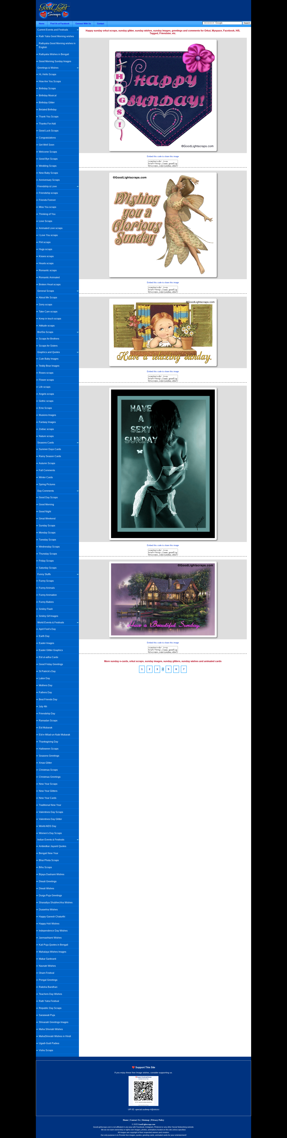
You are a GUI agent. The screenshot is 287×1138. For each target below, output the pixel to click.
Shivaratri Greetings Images (53, 1022)
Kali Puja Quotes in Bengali (53, 944)
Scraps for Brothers (49, 338)
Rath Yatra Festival (49, 1001)
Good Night (45, 511)
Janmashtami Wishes (50, 937)
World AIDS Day (47, 826)
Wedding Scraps (48, 166)
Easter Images (46, 643)
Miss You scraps (47, 207)
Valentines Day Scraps (51, 812)
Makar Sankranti (47, 959)
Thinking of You (47, 214)
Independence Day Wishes (53, 930)
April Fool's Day (47, 629)
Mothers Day (45, 685)
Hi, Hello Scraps (47, 74)
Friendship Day (47, 713)
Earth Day (44, 636)
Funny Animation (48, 595)
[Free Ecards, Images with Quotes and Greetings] (54, 18)
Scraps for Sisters (48, 345)
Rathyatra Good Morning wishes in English (57, 45)
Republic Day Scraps (50, 1008)
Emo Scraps (45, 408)
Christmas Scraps (48, 770)
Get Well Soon (46, 144)
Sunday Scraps (47, 525)
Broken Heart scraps (50, 284)
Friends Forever (47, 200)
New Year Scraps (48, 784)
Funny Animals (47, 588)
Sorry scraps (45, 304)
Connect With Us (83, 23)
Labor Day (44, 678)
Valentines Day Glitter (50, 819)
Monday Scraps (47, 532)
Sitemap (145, 1120)
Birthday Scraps (47, 88)
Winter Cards (46, 477)
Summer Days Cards (50, 449)
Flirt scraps (45, 242)
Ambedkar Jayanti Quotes (52, 846)
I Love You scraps (48, 235)
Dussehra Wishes (48, 909)
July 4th (43, 706)
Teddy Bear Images (49, 366)
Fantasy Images (47, 422)
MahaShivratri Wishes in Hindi (55, 1036)
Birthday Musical (48, 95)
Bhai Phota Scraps (49, 860)
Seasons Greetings (49, 755)
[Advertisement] (163, 656)
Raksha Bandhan (48, 987)
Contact (100, 23)
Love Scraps (45, 221)
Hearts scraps (46, 263)
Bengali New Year (48, 853)
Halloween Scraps (48, 748)
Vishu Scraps (46, 1050)
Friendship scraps (48, 193)
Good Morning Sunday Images (55, 61)
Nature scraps (46, 436)
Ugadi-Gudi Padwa (49, 1043)
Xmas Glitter (45, 763)
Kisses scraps (46, 256)
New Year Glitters (48, 791)
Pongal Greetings (48, 980)
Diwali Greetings (48, 881)
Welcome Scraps (48, 152)
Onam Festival (46, 973)
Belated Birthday (48, 109)
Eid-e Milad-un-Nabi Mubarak (54, 734)
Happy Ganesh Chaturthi (52, 916)
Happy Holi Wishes (49, 923)
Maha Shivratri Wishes (51, 1029)
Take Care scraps (48, 311)
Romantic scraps (48, 270)
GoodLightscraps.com (146, 1124)
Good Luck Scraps (48, 130)
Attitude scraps (47, 325)
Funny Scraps (46, 581)
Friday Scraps (46, 560)
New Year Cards (47, 798)
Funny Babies (46, 602)
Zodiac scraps (46, 429)
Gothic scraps (46, 401)
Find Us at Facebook (59, 23)
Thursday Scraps (48, 553)
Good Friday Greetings (51, 664)
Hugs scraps (45, 249)
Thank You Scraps (48, 116)
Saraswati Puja (47, 1015)
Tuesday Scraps (47, 539)
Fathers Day (45, 692)
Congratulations (47, 137)
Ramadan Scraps (48, 720)
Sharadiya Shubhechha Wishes (55, 902)
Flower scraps (46, 380)
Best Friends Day (48, 699)
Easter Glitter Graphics (51, 650)
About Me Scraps (48, 297)
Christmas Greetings (50, 777)
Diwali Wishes (46, 888)
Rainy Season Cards (50, 456)
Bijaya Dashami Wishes (51, 874)
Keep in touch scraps (50, 318)
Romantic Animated (49, 277)
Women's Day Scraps (50, 833)
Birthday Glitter (47, 102)
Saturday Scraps (48, 568)
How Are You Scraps (50, 81)
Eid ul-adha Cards (48, 657)
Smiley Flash (46, 609)
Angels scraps (46, 394)
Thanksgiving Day (48, 741)
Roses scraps (46, 373)
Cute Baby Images (48, 358)
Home (41, 23)
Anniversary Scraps (49, 180)
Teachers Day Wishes (50, 994)
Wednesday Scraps (49, 546)
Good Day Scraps (48, 497)
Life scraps (44, 387)
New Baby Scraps (48, 173)
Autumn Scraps (47, 463)
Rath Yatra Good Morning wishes (56, 36)
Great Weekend (47, 518)
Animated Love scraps (50, 228)
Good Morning (46, 504)
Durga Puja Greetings (50, 895)
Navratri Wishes (47, 966)
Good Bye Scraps (48, 159)
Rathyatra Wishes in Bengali (54, 54)
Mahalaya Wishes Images (52, 952)
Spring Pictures (47, 484)
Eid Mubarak (45, 727)
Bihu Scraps (45, 867)
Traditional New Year (50, 805)
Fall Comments (47, 470)
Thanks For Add (47, 123)
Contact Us (135, 1120)
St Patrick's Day (47, 671)
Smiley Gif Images (48, 616)
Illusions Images (47, 415)
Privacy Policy (157, 1120)
